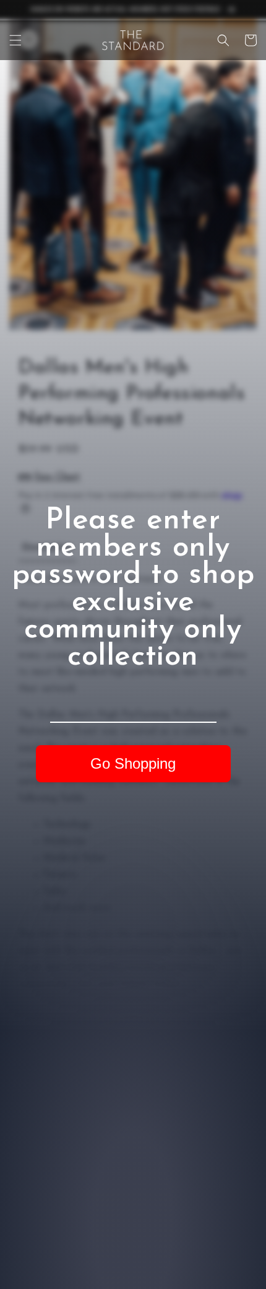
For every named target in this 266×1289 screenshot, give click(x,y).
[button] (15, 40)
